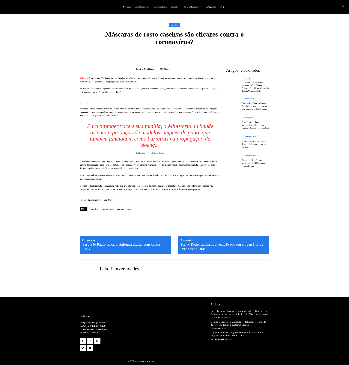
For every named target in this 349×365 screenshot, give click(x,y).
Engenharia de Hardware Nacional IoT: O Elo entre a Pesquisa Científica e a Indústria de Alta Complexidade (239, 312)
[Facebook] (83, 341)
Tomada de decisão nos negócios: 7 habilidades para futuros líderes (254, 163)
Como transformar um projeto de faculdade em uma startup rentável (254, 144)
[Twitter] (83, 348)
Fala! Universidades (145, 69)
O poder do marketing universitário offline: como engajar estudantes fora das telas (255, 125)
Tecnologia (247, 78)
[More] (218, 53)
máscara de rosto (124, 209)
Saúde (174, 25)
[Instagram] (90, 341)
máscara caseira (107, 209)
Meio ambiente (248, 99)
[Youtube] (90, 348)
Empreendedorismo (250, 137)
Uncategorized (248, 118)
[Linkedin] (97, 341)
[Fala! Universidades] (133, 69)
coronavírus (93, 209)
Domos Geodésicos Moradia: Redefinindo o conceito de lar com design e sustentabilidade (254, 106)
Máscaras (84, 78)
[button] (343, 7)
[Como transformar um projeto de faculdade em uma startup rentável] (232, 141)
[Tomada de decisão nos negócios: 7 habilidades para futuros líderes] (232, 160)
